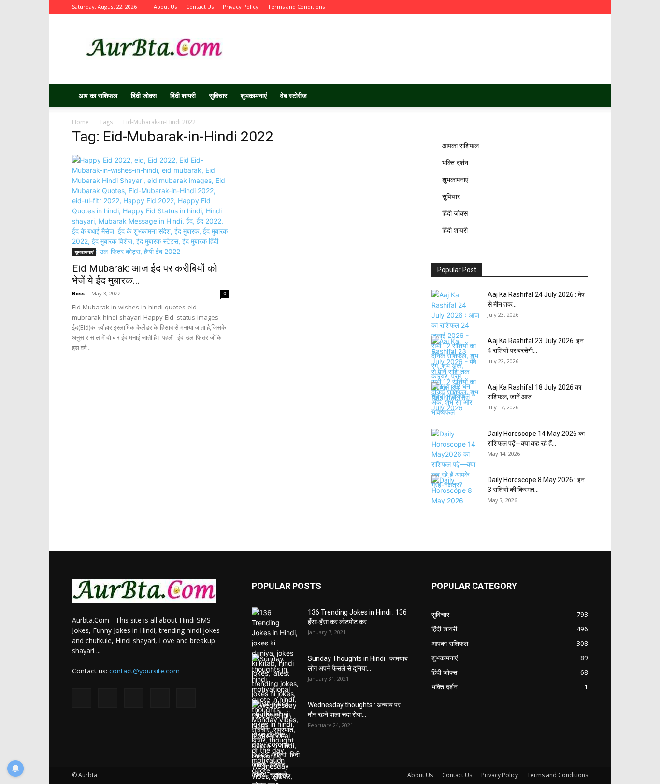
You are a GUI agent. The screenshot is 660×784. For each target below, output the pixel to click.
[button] (576, 96)
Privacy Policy (240, 6)
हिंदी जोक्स (144, 95)
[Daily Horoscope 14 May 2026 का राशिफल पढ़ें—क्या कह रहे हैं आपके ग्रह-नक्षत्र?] (455, 459)
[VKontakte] (565, 7)
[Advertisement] (412, 48)
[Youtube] (581, 7)
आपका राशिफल (460, 145)
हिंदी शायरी (183, 95)
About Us (165, 6)
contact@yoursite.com (144, 670)
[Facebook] (517, 7)
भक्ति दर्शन (455, 162)
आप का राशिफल (98, 95)
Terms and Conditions (296, 6)
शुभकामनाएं (254, 95)
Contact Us (200, 6)
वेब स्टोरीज (293, 95)
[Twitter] (533, 7)
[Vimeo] (549, 7)
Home (80, 122)
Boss (78, 293)
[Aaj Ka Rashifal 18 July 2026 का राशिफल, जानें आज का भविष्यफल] (455, 399)
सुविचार (218, 95)
